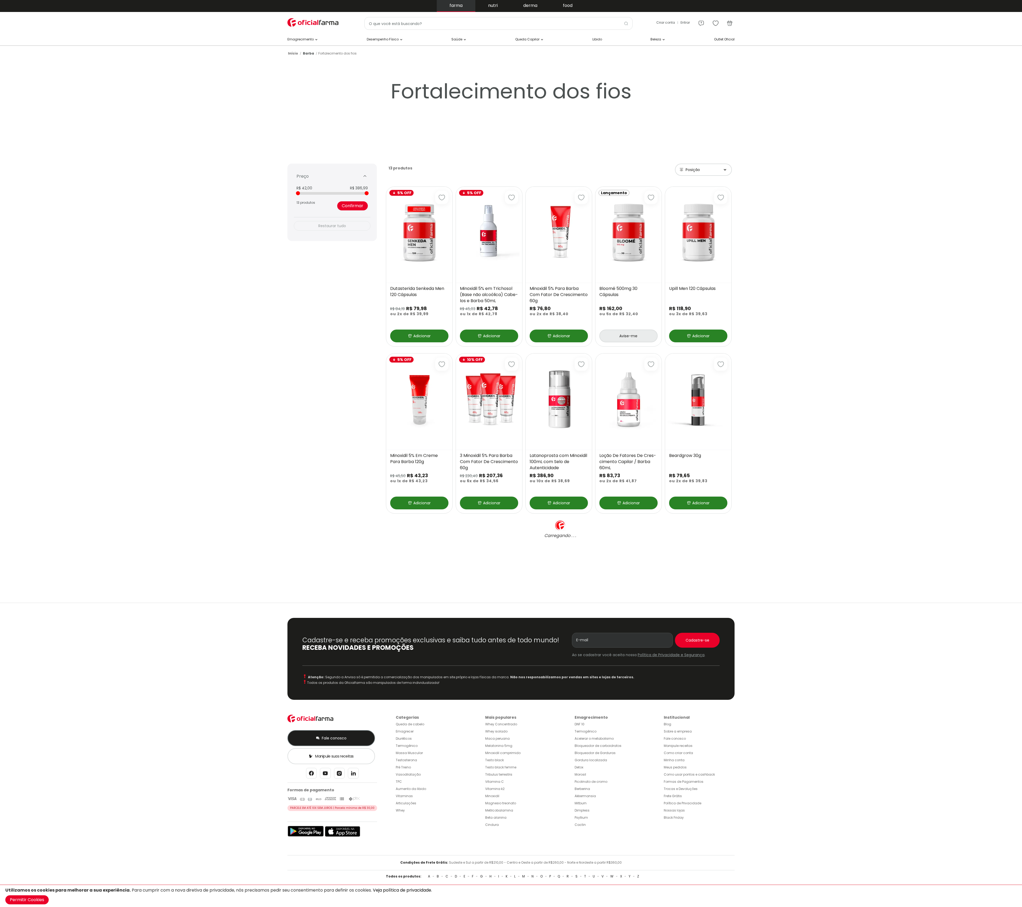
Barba (308, 53)
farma (456, 5)
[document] (511, 896)
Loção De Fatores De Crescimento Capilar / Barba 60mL (627, 462)
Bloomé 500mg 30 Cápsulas (618, 292)
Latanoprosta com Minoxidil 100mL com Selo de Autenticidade (558, 462)
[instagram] (339, 774)
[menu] (701, 21)
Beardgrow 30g (685, 456)
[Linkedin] (353, 774)
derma (530, 5)
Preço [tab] (302, 176)
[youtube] (325, 774)
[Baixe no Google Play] (305, 835)
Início (293, 53)
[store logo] (314, 22)
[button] (441, 197)
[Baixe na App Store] (342, 835)
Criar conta (665, 22)
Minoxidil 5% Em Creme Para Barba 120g (414, 459)
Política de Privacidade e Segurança (671, 655)
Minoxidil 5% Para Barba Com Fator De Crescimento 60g (559, 295)
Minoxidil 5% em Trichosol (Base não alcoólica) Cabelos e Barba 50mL (489, 295)
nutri (493, 5)
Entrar (685, 22)
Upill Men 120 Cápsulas (692, 289)
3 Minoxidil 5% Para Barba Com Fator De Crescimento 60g (489, 462)
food (567, 5)
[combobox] (498, 23)
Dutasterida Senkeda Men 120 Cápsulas (417, 292)
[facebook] (311, 774)
